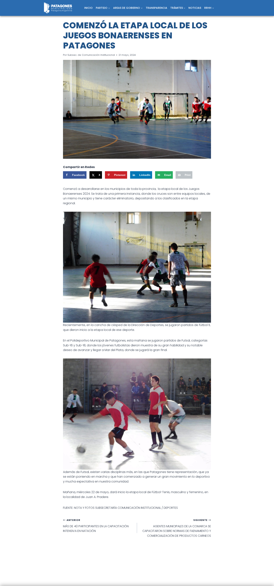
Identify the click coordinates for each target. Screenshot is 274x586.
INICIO (88, 8)
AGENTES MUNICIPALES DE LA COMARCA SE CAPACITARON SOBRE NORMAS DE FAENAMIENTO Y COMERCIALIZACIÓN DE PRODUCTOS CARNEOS (176, 528)
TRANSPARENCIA (156, 8)
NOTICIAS (194, 8)
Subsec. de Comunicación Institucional (91, 55)
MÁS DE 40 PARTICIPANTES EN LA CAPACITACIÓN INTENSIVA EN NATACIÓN (96, 525)
